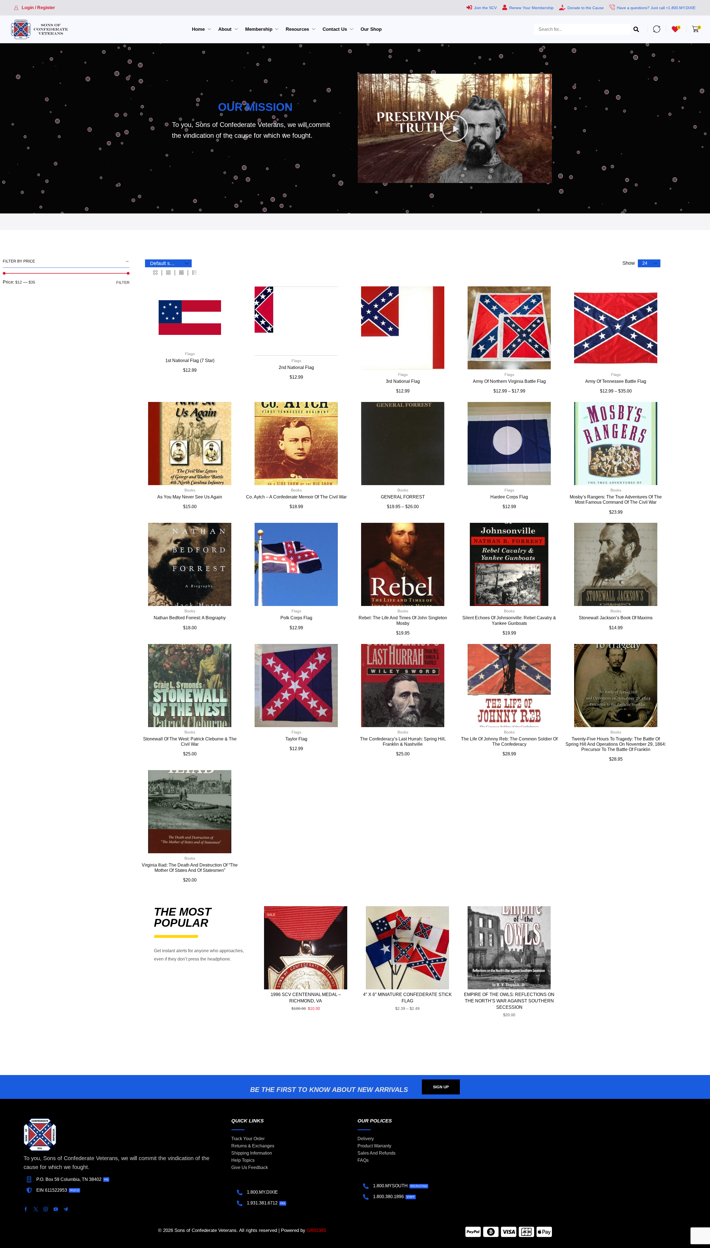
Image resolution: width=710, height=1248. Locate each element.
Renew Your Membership (531, 8)
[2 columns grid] (155, 273)
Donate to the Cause (585, 8)
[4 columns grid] (181, 273)
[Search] (636, 29)
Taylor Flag (296, 739)
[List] (194, 273)
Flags (190, 354)
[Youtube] (56, 1209)
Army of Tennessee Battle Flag (615, 381)
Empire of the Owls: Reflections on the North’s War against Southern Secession (509, 1001)
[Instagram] (46, 1209)
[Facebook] (26, 1209)
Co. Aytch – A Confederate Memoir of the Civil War (296, 497)
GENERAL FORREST (403, 497)
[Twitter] (36, 1209)
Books (189, 490)
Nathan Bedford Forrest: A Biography (190, 617)
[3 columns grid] (168, 273)
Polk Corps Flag (296, 617)
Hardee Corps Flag (509, 497)
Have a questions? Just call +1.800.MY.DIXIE (656, 8)
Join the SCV (485, 8)
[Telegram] (66, 1209)
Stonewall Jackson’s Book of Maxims (616, 617)
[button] (34, 7)
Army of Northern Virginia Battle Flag (509, 381)
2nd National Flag (296, 367)
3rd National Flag (403, 381)
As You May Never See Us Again (189, 497)
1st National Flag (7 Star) (189, 360)
